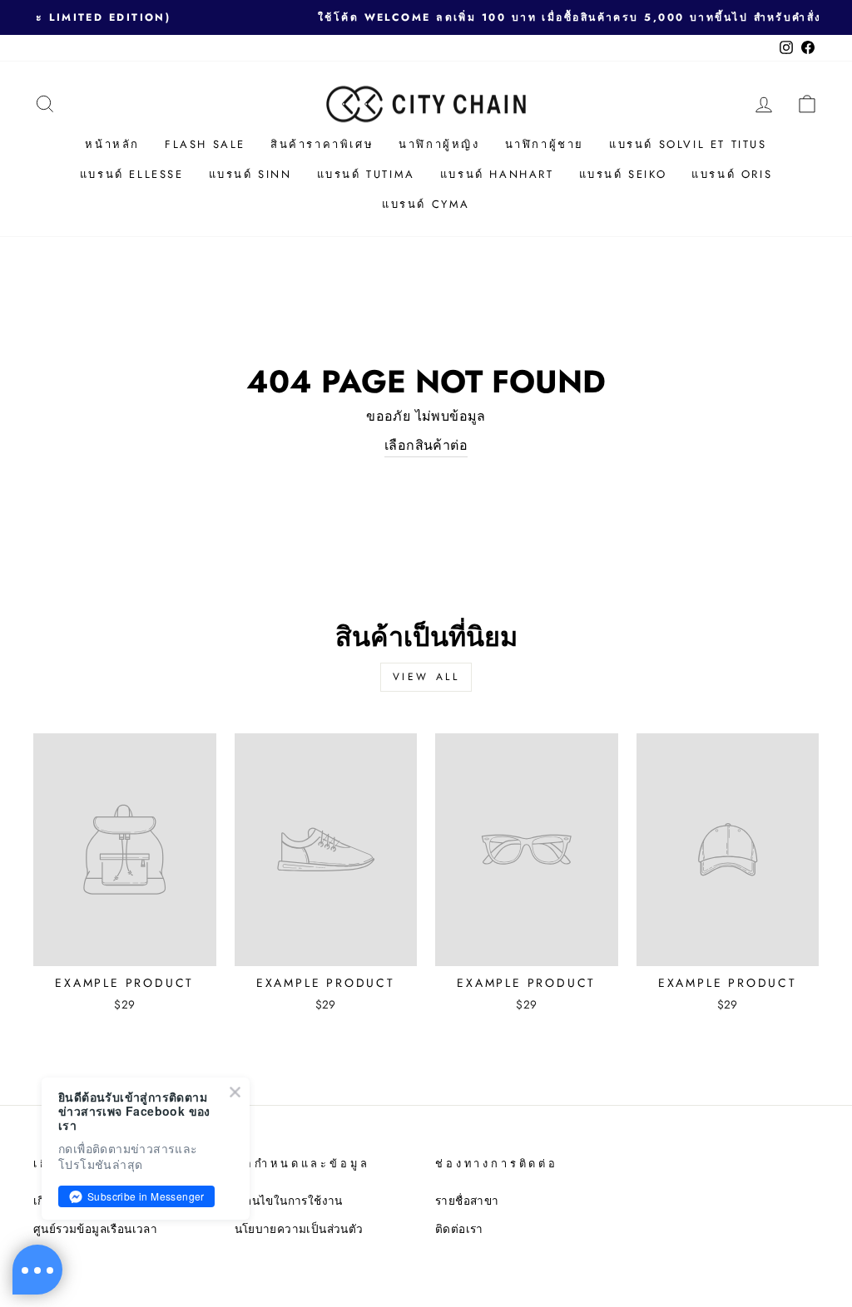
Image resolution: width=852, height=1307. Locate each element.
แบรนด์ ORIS (731, 174)
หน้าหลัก (112, 144)
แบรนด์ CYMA (426, 204)
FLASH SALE (205, 144)
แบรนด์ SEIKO (623, 174)
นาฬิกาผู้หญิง (439, 144)
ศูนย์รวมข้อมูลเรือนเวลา (95, 1229)
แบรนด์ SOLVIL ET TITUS (688, 144)
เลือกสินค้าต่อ (426, 445)
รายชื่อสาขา (467, 1200)
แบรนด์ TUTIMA (366, 174)
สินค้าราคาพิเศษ (322, 144)
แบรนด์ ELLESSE (132, 174)
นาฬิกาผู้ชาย (544, 144)
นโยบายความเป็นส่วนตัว (299, 1229)
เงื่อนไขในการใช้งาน (289, 1200)
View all (426, 676)
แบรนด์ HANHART (497, 174)
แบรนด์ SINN (250, 174)
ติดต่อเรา (459, 1229)
